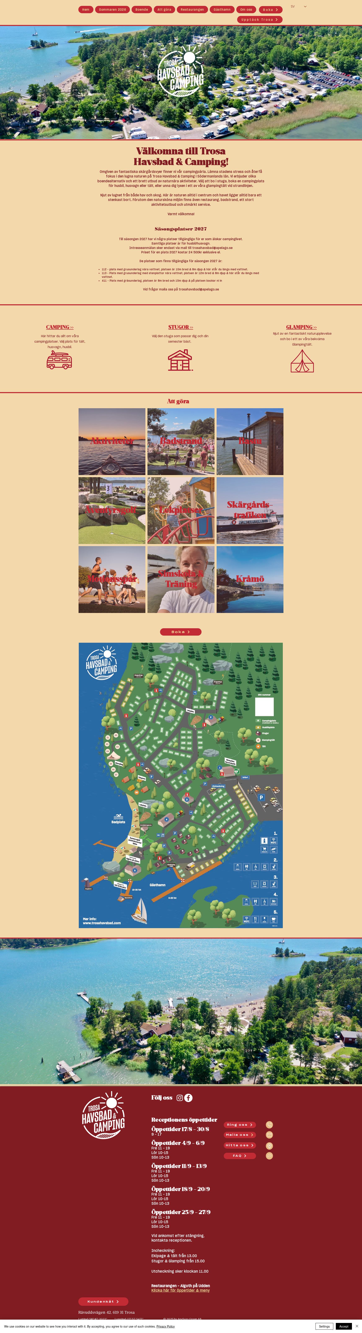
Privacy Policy (165, 1326)
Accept (343, 1326)
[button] (142, 9)
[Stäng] (356, 1326)
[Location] (269, 1124)
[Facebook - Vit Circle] (188, 1098)
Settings (324, 1326)
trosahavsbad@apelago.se (212, 248)
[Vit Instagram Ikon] (180, 1098)
